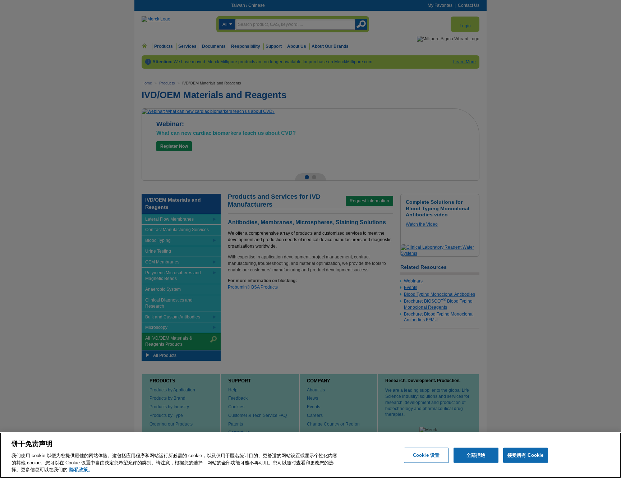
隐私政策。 (81, 469)
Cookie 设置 (426, 455)
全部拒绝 (476, 455)
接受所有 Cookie (525, 455)
